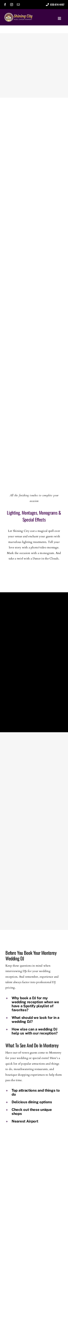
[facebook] (5, 4)
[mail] (18, 4)
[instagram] (11, 4)
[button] (34, 1004)
